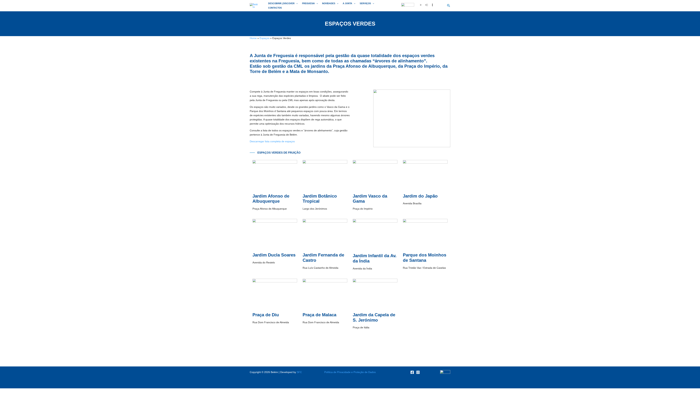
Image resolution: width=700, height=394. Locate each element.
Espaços (264, 38)
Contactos (275, 8)
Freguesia (308, 3)
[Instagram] (418, 372)
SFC (299, 372)
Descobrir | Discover (281, 3)
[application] (296, 3)
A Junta (347, 3)
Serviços (365, 3)
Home (253, 38)
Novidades (328, 3)
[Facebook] (412, 372)
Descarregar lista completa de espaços (272, 141)
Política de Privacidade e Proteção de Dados (350, 372)
